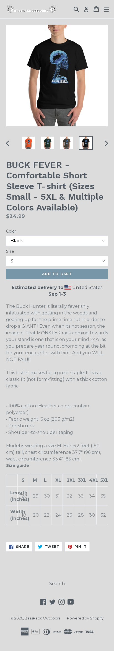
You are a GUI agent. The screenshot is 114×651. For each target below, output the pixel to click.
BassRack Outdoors (42, 618)
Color (11, 231)
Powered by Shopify (85, 618)
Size (10, 251)
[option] (28, 143)
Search (57, 583)
